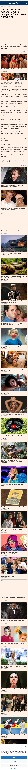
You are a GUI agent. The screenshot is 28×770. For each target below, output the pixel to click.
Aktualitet (8, 6)
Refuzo (14, 761)
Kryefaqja (3, 6)
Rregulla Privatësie (12, 768)
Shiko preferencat (14, 765)
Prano (14, 757)
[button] (26, 746)
